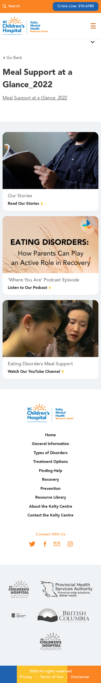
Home (50, 435)
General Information (50, 444)
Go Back (14, 58)
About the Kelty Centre (50, 507)
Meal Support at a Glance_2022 (35, 98)
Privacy (25, 677)
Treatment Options (50, 462)
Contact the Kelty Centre (50, 516)
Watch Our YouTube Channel (34, 372)
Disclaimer (80, 677)
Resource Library (50, 498)
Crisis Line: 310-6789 (75, 6)
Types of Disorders (51, 453)
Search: (11, 7)
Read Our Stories (23, 204)
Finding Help (50, 471)
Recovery (50, 480)
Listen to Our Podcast (27, 288)
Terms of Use (51, 677)
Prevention (50, 489)
